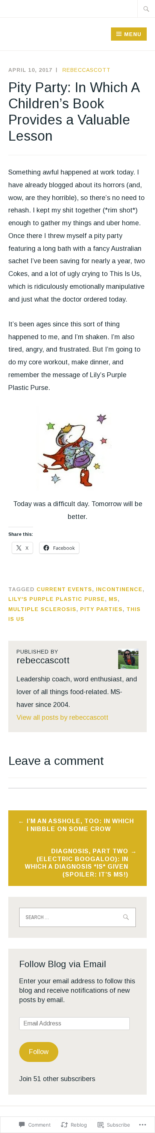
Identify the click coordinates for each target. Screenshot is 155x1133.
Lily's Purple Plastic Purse (56, 599)
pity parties (101, 609)
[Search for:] (146, 8)
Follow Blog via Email (62, 964)
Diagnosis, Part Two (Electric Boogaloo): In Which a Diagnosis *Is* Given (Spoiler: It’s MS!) (76, 863)
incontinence (119, 589)
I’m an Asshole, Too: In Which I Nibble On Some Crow (80, 825)
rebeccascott (86, 70)
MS (113, 599)
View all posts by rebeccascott (62, 717)
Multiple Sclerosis (42, 609)
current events (64, 589)
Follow (39, 1052)
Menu (132, 34)
